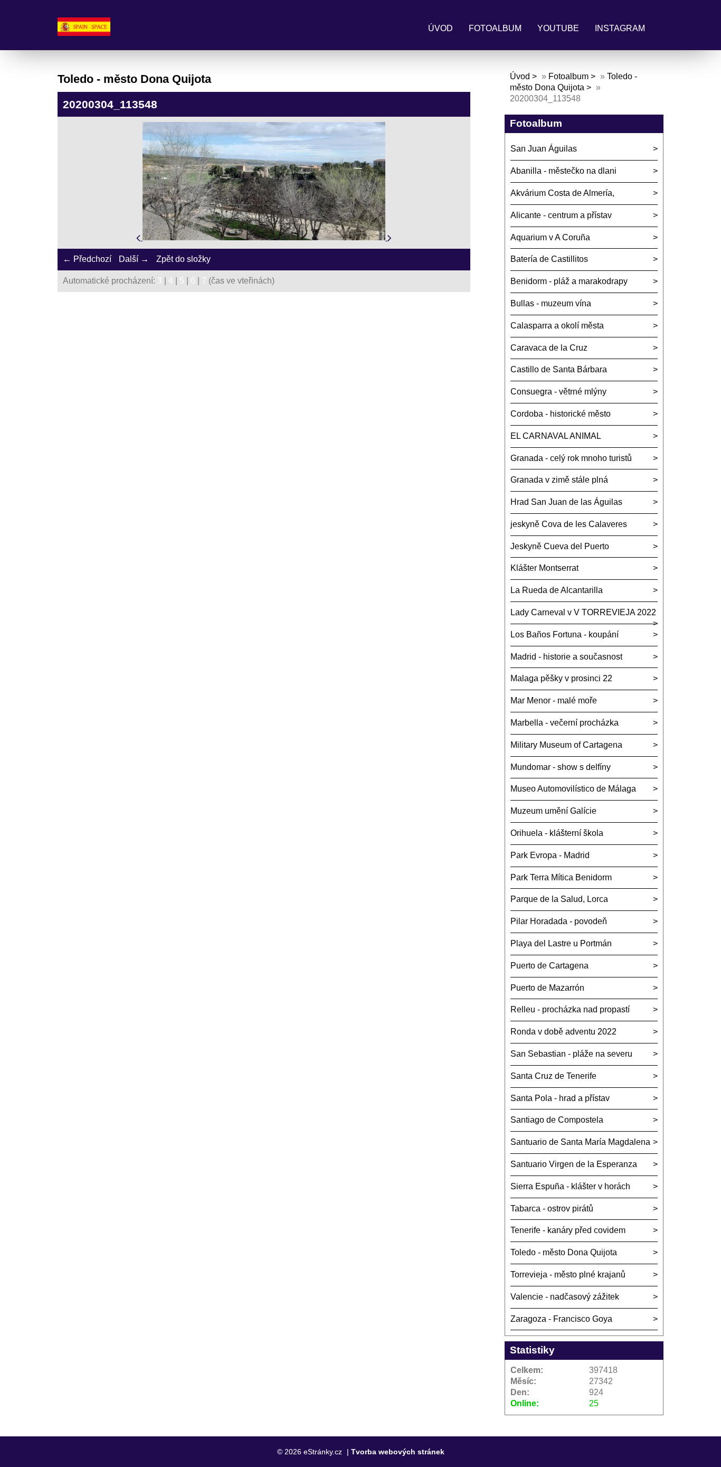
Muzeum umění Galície (553, 810)
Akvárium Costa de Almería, (562, 193)
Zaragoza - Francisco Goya (561, 1318)
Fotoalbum (495, 28)
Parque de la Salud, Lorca (559, 899)
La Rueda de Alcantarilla (556, 590)
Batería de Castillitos (549, 259)
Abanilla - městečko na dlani (563, 170)
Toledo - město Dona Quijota (563, 1252)
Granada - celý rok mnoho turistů (571, 458)
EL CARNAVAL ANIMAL (555, 435)
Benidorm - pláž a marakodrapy (569, 281)
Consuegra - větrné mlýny (558, 391)
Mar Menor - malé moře (553, 700)
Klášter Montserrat (544, 567)
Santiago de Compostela (556, 1119)
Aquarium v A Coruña (550, 237)
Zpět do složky (183, 259)
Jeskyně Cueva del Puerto (559, 546)
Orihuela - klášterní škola (556, 833)
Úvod (440, 28)
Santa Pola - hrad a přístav (560, 1098)
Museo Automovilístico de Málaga (573, 788)
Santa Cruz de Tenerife (553, 1075)
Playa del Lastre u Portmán (561, 943)
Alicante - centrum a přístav (561, 215)
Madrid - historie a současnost (566, 656)
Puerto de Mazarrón (547, 987)
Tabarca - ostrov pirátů (551, 1208)
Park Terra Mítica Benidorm (561, 877)
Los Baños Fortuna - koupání (564, 634)
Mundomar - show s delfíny (560, 767)
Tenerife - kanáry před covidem (567, 1230)
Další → (134, 259)
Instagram (620, 28)
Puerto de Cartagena (549, 965)
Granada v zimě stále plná (559, 479)
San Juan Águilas (543, 148)
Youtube (558, 28)
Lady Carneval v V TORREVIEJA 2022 (583, 612)
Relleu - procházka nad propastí (570, 1009)
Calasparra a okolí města (557, 325)
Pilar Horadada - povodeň (558, 921)
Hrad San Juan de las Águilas (566, 501)
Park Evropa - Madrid (550, 855)
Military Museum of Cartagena (566, 744)
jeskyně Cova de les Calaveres (568, 524)
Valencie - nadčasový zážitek (564, 1296)
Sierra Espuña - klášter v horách (570, 1186)
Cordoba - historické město (560, 413)
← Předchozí (87, 259)
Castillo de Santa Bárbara (558, 369)
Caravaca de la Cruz (548, 347)
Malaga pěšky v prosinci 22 (561, 678)
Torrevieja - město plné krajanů (567, 1274)
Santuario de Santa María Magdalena (580, 1141)
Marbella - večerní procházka (564, 722)
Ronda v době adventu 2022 (563, 1031)
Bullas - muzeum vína (550, 303)
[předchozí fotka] (139, 237)
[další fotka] (389, 237)
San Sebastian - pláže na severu (571, 1053)
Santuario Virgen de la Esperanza (573, 1164)
